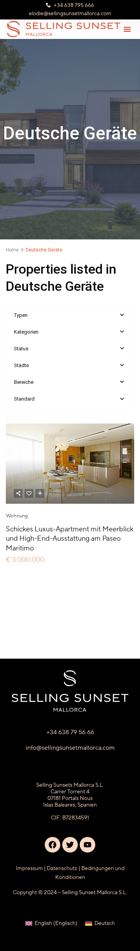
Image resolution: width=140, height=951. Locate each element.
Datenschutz (62, 868)
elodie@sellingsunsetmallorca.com (70, 13)
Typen (21, 315)
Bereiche (23, 382)
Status (21, 349)
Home (12, 250)
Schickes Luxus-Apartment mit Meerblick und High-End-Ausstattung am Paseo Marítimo (69, 539)
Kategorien (26, 332)
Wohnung (17, 516)
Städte (21, 365)
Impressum (29, 868)
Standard (24, 399)
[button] (127, 29)
